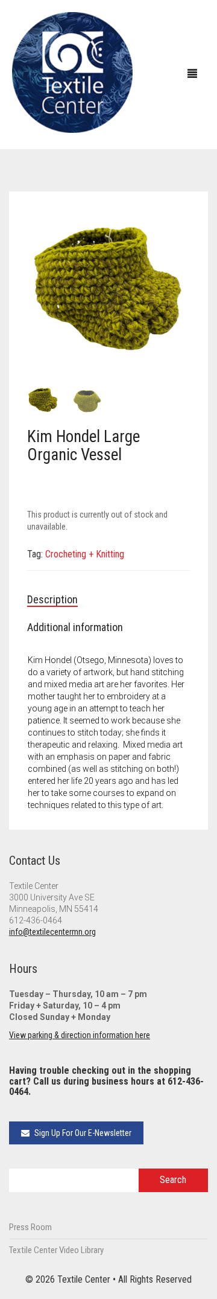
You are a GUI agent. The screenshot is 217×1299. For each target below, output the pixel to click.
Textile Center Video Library (56, 1250)
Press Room (30, 1227)
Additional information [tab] (75, 627)
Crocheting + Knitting (84, 554)
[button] (175, 224)
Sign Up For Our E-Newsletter (82, 1133)
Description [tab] (52, 599)
